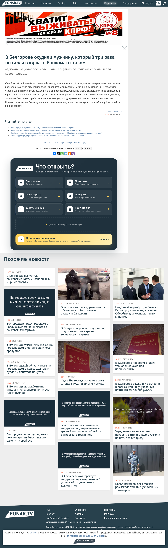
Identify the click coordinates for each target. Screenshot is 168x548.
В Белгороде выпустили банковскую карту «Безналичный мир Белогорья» (42, 128)
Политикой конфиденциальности (85, 536)
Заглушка (80, 518)
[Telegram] (65, 153)
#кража (47, 142)
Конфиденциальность (116, 518)
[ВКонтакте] (54, 153)
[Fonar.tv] (12, 3)
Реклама (109, 514)
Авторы (79, 514)
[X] (58, 153)
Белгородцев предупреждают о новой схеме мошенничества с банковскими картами (47, 135)
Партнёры (109, 509)
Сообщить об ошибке (57, 518)
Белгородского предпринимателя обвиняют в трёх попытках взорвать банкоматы (45, 130)
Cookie (32, 532)
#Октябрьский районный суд (70, 142)
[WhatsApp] (62, 153)
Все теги (50, 514)
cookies (70, 526)
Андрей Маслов (115, 111)
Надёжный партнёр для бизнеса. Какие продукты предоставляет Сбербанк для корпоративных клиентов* (55, 133)
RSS (48, 509)
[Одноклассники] (69, 153)
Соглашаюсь (85, 540)
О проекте (80, 509)
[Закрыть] (124, 48)
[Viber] (73, 153)
